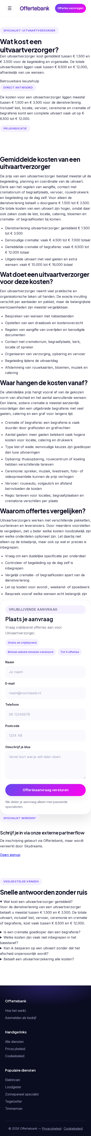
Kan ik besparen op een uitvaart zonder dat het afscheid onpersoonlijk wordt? (40, 951)
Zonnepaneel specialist (22, 1094)
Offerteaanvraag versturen (46, 790)
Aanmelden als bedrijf (20, 1018)
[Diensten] (9, 8)
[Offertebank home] (34, 8)
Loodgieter (13, 1087)
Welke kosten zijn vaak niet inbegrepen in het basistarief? (38, 940)
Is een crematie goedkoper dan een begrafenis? (42, 932)
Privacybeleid (15, 1049)
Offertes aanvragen (70, 8)
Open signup (10, 855)
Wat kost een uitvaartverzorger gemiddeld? (38, 902)
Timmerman (13, 1109)
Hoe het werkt (15, 1011)
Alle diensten (14, 1042)
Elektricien (12, 1080)
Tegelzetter (13, 1101)
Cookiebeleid (14, 1056)
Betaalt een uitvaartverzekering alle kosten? (39, 959)
